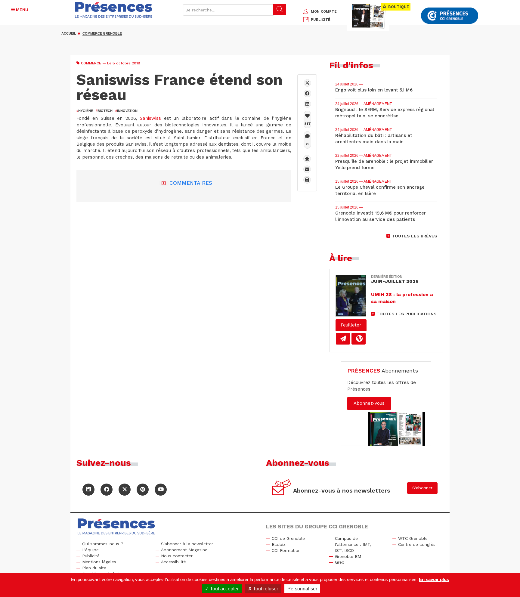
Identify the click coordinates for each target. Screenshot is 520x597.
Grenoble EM (348, 556)
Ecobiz (279, 544)
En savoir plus (434, 579)
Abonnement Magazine (184, 549)
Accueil (68, 33)
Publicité (91, 555)
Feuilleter (351, 325)
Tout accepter (224, 588)
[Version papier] (343, 339)
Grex (339, 562)
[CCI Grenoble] (449, 16)
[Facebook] (307, 93)
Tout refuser (265, 588)
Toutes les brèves (414, 236)
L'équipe (90, 549)
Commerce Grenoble (102, 33)
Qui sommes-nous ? (102, 543)
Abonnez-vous (369, 403)
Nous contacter (177, 555)
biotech (104, 111)
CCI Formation (286, 550)
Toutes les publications (406, 313)
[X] (307, 83)
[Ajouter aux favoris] (307, 158)
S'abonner (422, 487)
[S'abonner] (282, 488)
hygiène (84, 111)
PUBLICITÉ (320, 19)
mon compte (324, 11)
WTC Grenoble (413, 538)
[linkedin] (307, 104)
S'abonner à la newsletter (187, 543)
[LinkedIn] (88, 490)
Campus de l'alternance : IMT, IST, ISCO (353, 544)
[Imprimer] (307, 180)
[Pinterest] (143, 490)
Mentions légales (99, 561)
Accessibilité (173, 561)
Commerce (91, 63)
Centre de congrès (416, 544)
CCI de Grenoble (288, 538)
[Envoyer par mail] (307, 169)
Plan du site (94, 567)
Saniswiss (150, 118)
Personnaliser (302, 588)
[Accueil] (114, 9)
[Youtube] (161, 490)
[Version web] (358, 339)
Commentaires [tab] (190, 183)
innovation (126, 111)
